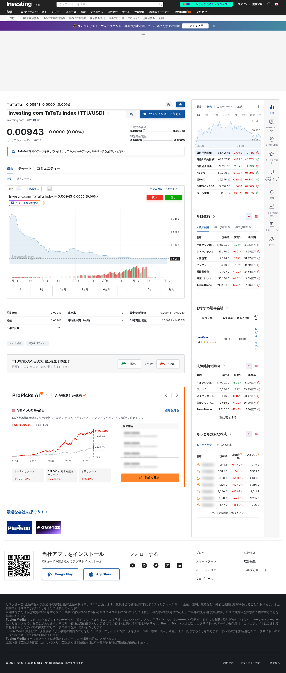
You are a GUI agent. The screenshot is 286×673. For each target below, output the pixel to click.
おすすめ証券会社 (210, 308)
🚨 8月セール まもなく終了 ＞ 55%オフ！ (206, 4)
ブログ (200, 553)
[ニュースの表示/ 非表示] (49, 189)
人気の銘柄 (203, 227)
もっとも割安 (204, 444)
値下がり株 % (243, 227)
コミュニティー (48, 168)
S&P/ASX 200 (205, 186)
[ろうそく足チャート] (11, 189)
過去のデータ (24, 178)
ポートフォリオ (206, 570)
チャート (25, 168)
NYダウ (201, 172)
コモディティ (224, 106)
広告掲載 (250, 561)
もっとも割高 (224, 444)
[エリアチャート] (19, 189)
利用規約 (228, 662)
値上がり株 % (222, 227)
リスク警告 (273, 662)
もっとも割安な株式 (212, 434)
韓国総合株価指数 (207, 166)
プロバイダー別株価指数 (141, 18)
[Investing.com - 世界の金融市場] (23, 4)
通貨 (199, 106)
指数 (12, 18)
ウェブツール (204, 578)
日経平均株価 (204, 152)
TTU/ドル (41, 343)
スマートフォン (206, 561)
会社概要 (250, 553)
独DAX (201, 179)
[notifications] (269, 4)
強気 (171, 363)
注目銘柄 (203, 216)
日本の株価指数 (30, 18)
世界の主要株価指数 (54, 18)
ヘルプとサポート (255, 570)
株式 (239, 106)
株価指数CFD (116, 18)
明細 (161, 18)
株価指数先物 (97, 18)
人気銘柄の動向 (208, 366)
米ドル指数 (203, 192)
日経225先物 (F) (206, 159)
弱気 (133, 363)
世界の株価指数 (77, 18)
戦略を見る (172, 410)
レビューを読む (256, 339)
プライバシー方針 (250, 662)
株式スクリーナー (159, 11)
